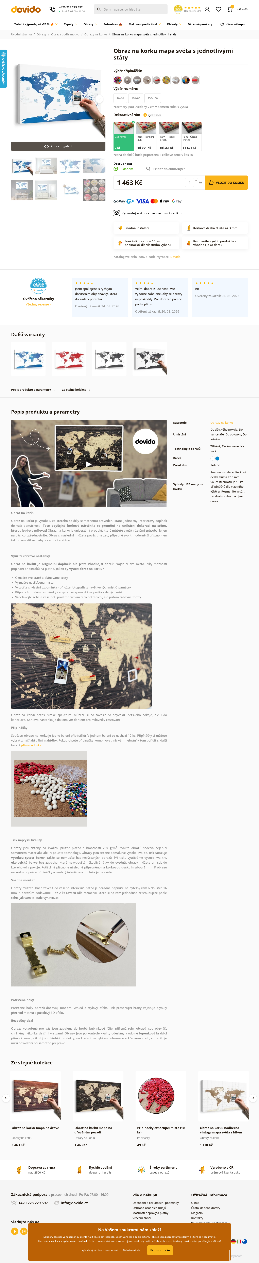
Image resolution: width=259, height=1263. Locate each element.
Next (99, 99)
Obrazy (41, 34)
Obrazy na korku (95, 34)
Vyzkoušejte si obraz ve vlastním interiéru (152, 213)
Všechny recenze (38, 304)
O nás (195, 1203)
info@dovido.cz (74, 1202)
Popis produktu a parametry (31, 390)
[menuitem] (36, 24)
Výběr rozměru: (126, 88)
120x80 (136, 98)
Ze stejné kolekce (74, 390)
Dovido (175, 257)
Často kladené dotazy (205, 1208)
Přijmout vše (160, 1250)
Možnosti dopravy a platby (150, 1213)
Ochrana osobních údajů (149, 1208)
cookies (55, 1241)
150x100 (153, 98)
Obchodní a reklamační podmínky (156, 1203)
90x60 (120, 98)
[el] (244, 1241)
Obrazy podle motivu (65, 34)
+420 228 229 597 (32, 1202)
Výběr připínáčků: (128, 71)
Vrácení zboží (142, 1218)
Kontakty (197, 1218)
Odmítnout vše (131, 1250)
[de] (234, 1241)
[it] (239, 1241)
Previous (6, 1098)
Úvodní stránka (21, 34)
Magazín (197, 1213)
